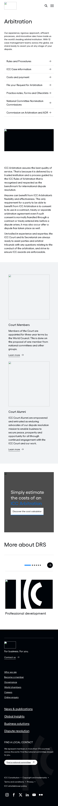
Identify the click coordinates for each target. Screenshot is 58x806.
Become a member (14, 677)
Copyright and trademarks (34, 777)
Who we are (10, 672)
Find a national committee (19, 762)
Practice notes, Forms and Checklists (27, 92)
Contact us (10, 657)
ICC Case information (18, 69)
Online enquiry (11, 697)
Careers (8, 692)
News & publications (18, 709)
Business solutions (16, 723)
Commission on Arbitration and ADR (27, 112)
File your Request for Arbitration (24, 84)
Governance (10, 682)
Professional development (25, 613)
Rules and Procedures (18, 61)
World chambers (12, 687)
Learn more (14, 355)
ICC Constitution (12, 777)
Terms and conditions (14, 782)
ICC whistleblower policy (15, 786)
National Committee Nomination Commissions (24, 102)
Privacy (30, 782)
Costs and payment (17, 77)
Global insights (14, 716)
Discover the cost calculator (27, 511)
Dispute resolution (16, 731)
